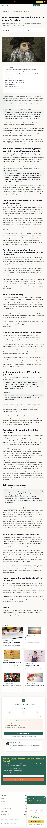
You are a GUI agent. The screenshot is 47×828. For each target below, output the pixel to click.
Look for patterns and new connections (13, 78)
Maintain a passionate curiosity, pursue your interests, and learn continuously (20, 69)
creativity (30, 96)
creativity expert (20, 346)
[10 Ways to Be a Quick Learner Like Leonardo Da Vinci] (12, 654)
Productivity (5, 640)
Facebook (2, 819)
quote (5, 435)
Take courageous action (10, 84)
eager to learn (11, 155)
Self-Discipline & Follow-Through (6, 808)
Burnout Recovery (4, 806)
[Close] (45, 2)
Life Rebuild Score (4, 798)
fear (39, 537)
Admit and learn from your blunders (12, 86)
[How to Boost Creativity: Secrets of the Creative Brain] (35, 677)
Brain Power (7, 11)
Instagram (7, 819)
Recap (6, 90)
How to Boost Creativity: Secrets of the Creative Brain (34, 686)
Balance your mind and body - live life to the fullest (15, 88)
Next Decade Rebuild (4, 812)
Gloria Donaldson (6, 30)
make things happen (12, 508)
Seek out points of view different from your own (14, 80)
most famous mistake (12, 550)
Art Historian (27, 130)
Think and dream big (9, 75)
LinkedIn (20, 819)
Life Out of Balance (4, 811)
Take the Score (36, 5)
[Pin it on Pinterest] (6, 34)
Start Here (3, 795)
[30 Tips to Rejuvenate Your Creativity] (34, 656)
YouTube (16, 819)
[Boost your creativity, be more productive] (34, 630)
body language (12, 227)
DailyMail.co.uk (9, 62)
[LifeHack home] (4, 5)
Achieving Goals (3, 803)
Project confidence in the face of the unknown (14, 82)
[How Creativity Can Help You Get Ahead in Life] (12, 633)
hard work (26, 570)
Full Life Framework (4, 799)
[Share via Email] (11, 34)
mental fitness (13, 187)
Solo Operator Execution (5, 814)
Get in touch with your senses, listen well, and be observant (17, 71)
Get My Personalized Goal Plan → (23, 733)
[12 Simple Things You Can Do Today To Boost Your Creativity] (12, 677)
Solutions (3, 805)
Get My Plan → (39, 1)
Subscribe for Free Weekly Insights (23, 779)
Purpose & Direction (4, 809)
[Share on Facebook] (3, 34)
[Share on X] (8, 34)
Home (3, 11)
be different (29, 168)
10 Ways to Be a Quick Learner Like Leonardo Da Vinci (12, 663)
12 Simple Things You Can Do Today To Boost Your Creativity (12, 686)
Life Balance (3, 801)
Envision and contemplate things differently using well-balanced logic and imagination (22, 73)
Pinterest (11, 819)
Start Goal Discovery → (36, 821)
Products (26, 795)
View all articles (13, 749)
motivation (33, 612)
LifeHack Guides (3, 796)
